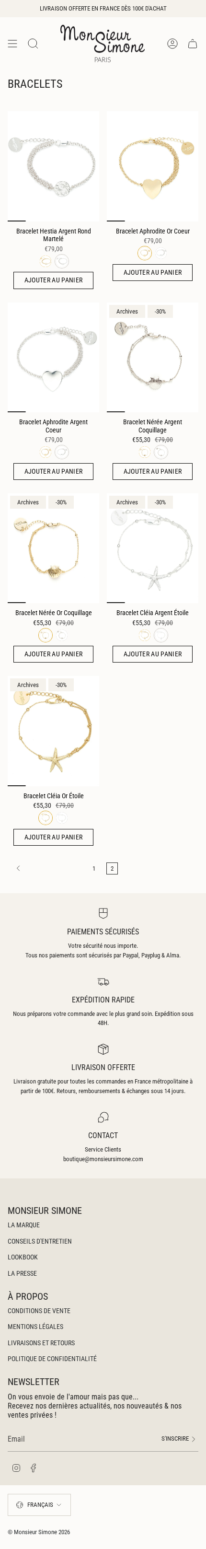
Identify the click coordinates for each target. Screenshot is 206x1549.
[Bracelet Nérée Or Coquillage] (53, 548)
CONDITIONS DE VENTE (39, 1311)
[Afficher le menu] (12, 43)
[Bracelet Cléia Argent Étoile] (152, 548)
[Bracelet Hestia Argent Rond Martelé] (53, 166)
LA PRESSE (22, 1273)
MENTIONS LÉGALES (35, 1326)
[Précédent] (47, 868)
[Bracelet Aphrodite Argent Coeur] (53, 357)
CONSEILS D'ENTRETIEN (40, 1241)
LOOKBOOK (23, 1257)
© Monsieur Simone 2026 (39, 1532)
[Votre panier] (193, 43)
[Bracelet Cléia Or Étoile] (53, 731)
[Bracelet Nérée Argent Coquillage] (152, 357)
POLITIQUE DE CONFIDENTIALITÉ (52, 1359)
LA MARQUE (24, 1225)
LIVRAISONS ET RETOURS (41, 1343)
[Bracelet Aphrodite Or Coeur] (152, 166)
